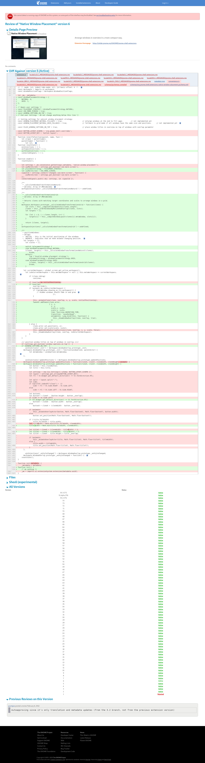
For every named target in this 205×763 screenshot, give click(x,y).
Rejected (161, 694)
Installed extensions (83, 3)
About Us (40, 735)
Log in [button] (164, 3)
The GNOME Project (44, 732)
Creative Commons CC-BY (57, 759)
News (82, 732)
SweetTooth (107, 759)
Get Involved (42, 738)
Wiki (62, 740)
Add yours (67, 3)
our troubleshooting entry (105, 15)
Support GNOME (43, 740)
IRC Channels (66, 746)
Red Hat (88, 759)
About (98, 3)
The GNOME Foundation (46, 751)
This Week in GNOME (88, 735)
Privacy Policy (42, 749)
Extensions (55, 3)
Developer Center (67, 735)
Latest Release (85, 738)
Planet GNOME (85, 740)
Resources (64, 732)
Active (160, 493)
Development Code (68, 751)
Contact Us (41, 746)
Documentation (66, 738)
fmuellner (42, 34)
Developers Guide (111, 3)
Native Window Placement (24, 33)
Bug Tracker (65, 749)
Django (100, 759)
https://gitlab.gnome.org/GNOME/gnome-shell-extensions (115, 43)
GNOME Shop (42, 743)
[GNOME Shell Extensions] (42, 3)
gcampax (11, 706)
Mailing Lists (65, 743)
